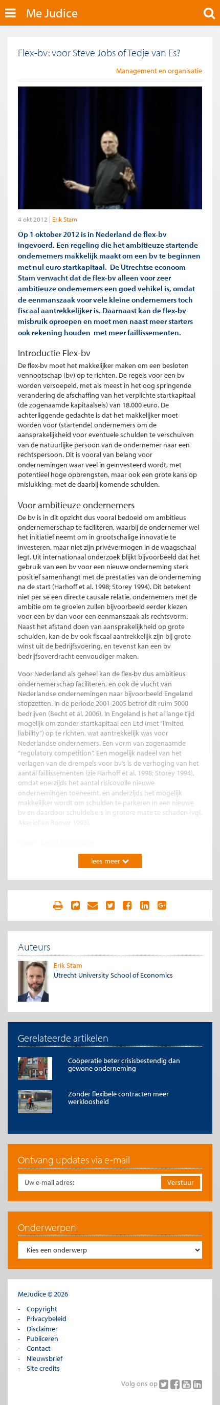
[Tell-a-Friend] (92, 905)
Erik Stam (64, 219)
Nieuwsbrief (44, 1358)
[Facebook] (176, 1384)
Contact (39, 1348)
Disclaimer (42, 1328)
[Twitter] (164, 1384)
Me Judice (52, 12)
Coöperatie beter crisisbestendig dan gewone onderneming (124, 1064)
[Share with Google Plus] (162, 905)
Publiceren (42, 1338)
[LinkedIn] (197, 1384)
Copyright (42, 1308)
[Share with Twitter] (110, 905)
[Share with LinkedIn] (144, 905)
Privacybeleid (47, 1318)
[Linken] (75, 905)
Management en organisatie (159, 70)
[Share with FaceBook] (127, 905)
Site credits (43, 1368)
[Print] (57, 905)
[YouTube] (187, 1384)
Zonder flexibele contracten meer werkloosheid (118, 1097)
